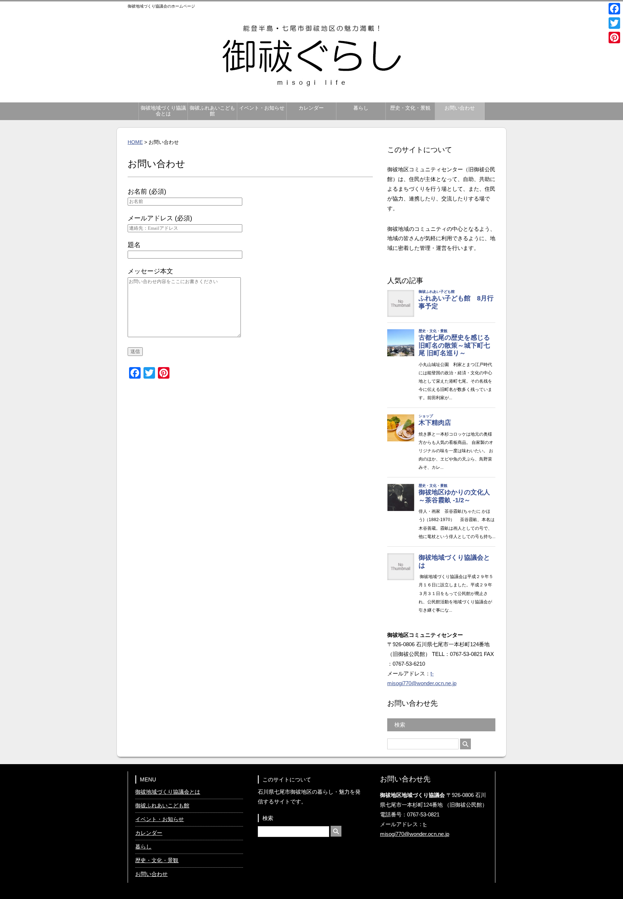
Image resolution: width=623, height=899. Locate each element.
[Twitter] (614, 23)
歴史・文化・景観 (410, 108)
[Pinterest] (614, 37)
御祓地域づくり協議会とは (163, 110)
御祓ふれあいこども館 (212, 110)
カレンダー (311, 108)
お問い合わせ (460, 108)
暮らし (360, 108)
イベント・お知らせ (261, 108)
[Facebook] (614, 8)
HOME (135, 142)
